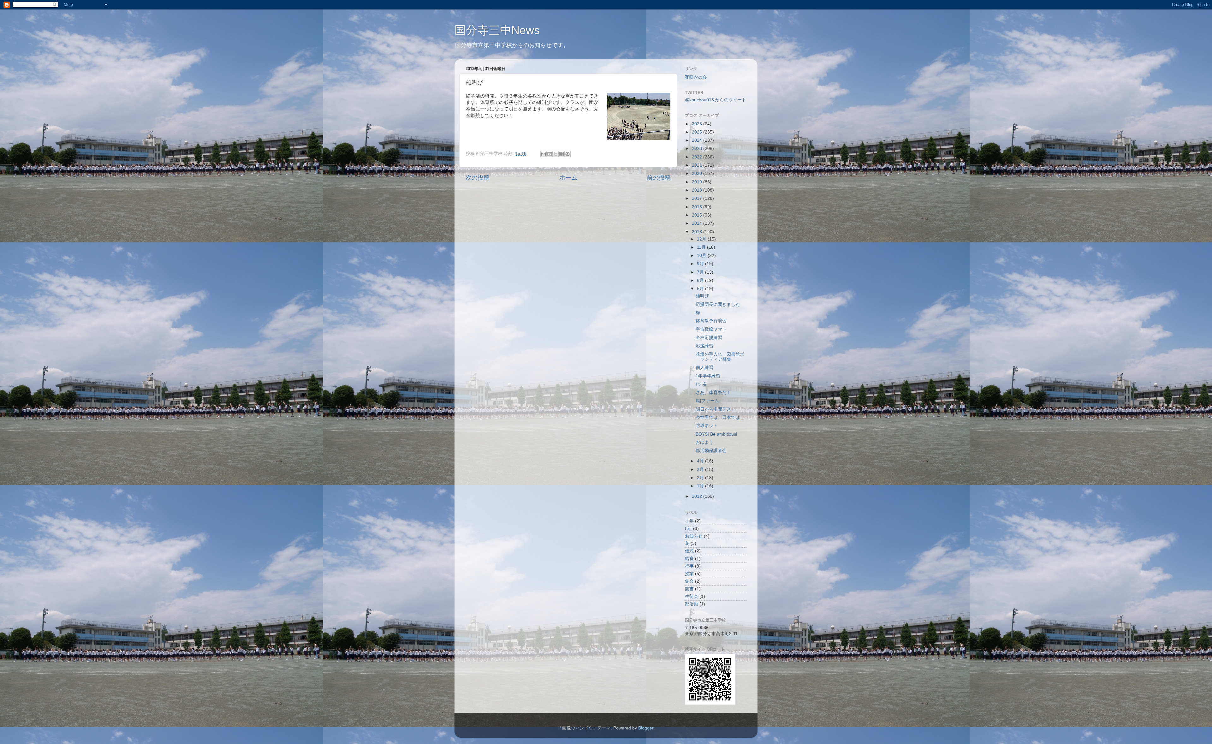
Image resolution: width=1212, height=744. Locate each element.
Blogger (645, 728)
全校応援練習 (709, 337)
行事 (689, 566)
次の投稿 (478, 177)
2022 (697, 157)
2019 (697, 182)
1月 (701, 486)
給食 (689, 558)
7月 (701, 272)
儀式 (689, 551)
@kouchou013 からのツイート (715, 100)
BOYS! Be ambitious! (716, 434)
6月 (701, 280)
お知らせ (694, 536)
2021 (697, 165)
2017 (697, 198)
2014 (697, 223)
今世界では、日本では (718, 417)
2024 (697, 140)
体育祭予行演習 (711, 320)
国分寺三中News (497, 30)
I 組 (688, 528)
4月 (701, 461)
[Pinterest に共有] (567, 154)
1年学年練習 (708, 375)
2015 (697, 215)
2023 (697, 148)
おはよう (704, 442)
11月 (702, 247)
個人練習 (704, 367)
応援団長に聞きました (718, 304)
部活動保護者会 (711, 450)
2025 (697, 132)
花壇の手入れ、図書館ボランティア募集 (720, 357)
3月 (701, 469)
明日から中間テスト (715, 409)
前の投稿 (659, 177)
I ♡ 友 (701, 384)
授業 (689, 573)
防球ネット (707, 425)
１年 (689, 521)
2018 (697, 190)
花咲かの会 (696, 77)
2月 (701, 477)
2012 (697, 496)
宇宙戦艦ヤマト (711, 329)
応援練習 (704, 345)
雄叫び (702, 296)
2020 (697, 173)
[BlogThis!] (549, 154)
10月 (702, 255)
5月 (701, 288)
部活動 (691, 604)
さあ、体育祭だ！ (713, 392)
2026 (697, 124)
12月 (702, 239)
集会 (689, 581)
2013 (697, 231)
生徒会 (691, 596)
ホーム (568, 177)
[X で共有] (555, 154)
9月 (701, 263)
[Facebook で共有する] (561, 154)
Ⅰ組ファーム (707, 400)
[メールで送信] (543, 154)
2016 (697, 207)
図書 (689, 588)
